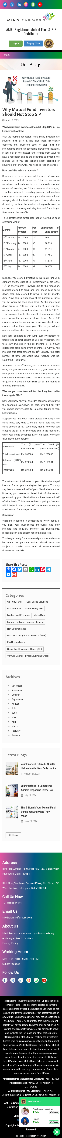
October (15, 694)
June (14, 712)
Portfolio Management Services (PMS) (26, 635)
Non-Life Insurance (16, 629)
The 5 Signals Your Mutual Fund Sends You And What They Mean (38, 811)
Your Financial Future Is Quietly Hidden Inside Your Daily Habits (38, 766)
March (14, 726)
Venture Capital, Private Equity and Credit (27, 656)
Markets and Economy (18, 615)
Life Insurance (14, 608)
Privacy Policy (10, 943)
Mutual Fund (40, 615)
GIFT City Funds (15, 602)
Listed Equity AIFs (34, 608)
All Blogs (13, 835)
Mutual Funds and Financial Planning (25, 622)
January (15, 735)
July (13, 708)
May (13, 717)
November (16, 690)
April (13, 721)
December (16, 685)
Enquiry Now (33, 43)
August (15, 703)
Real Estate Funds (16, 642)
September (17, 699)
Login (15, 43)
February (16, 731)
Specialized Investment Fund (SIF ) (24, 649)
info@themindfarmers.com (17, 917)
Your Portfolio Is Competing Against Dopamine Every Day (37, 788)
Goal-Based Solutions (37, 602)
